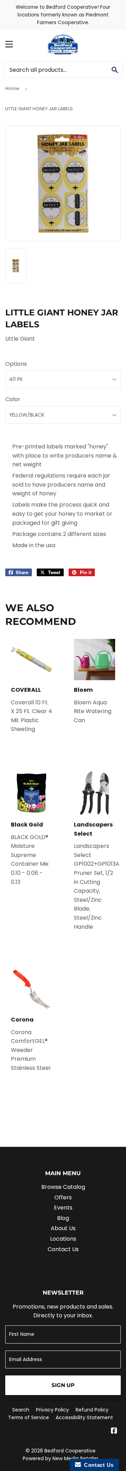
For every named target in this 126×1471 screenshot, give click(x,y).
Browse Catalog (63, 1187)
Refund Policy (92, 1409)
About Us (63, 1228)
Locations (63, 1239)
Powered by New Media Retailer (60, 1458)
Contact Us (63, 1249)
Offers (63, 1197)
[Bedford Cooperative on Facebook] (114, 1431)
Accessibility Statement (84, 1417)
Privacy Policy (52, 1409)
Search (20, 1409)
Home (12, 88)
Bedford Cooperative (70, 1450)
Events (63, 1208)
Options (16, 364)
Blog (63, 1218)
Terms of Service (28, 1417)
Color (12, 399)
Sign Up (63, 1385)
